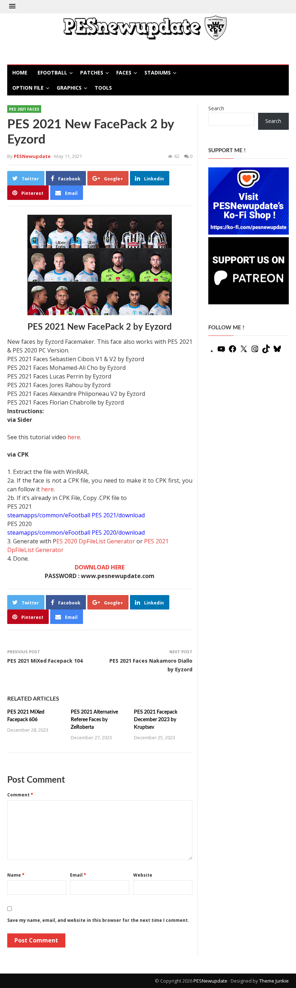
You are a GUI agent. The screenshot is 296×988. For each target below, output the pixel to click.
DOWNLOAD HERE (100, 567)
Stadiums (157, 72)
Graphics (69, 87)
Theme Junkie (274, 981)
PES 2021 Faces (24, 109)
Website (142, 875)
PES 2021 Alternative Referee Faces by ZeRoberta (94, 720)
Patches (91, 72)
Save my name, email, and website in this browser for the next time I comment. (98, 920)
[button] (12, 6)
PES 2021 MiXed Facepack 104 (45, 660)
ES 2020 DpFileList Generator (95, 541)
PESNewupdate (210, 981)
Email (78, 875)
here (74, 437)
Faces (123, 72)
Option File (28, 87)
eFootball (52, 72)
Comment (20, 795)
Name (16, 875)
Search (216, 108)
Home (19, 72)
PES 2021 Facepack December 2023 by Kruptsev (155, 720)
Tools (103, 87)
